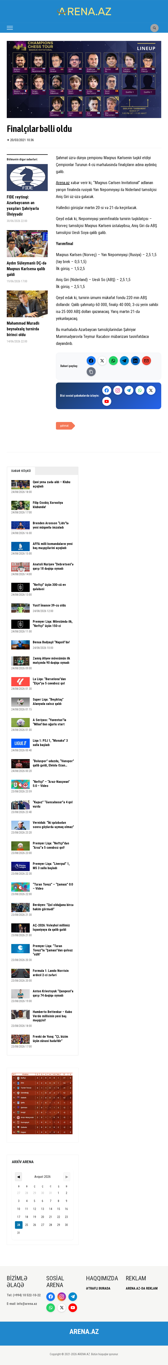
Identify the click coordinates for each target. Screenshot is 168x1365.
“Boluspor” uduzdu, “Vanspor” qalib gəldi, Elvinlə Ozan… (53, 763)
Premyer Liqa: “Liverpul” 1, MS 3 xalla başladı (51, 866)
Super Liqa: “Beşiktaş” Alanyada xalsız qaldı (48, 702)
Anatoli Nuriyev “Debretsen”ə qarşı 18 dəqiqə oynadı (53, 566)
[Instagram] (117, 390)
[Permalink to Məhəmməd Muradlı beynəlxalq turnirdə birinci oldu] (27, 305)
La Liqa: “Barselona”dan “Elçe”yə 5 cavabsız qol (49, 681)
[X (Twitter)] (102, 360)
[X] (151, 390)
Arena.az (63, 182)
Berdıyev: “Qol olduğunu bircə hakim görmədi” (53, 907)
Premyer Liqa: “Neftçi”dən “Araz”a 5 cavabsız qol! (51, 845)
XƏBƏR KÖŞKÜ (21, 471)
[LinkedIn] (135, 360)
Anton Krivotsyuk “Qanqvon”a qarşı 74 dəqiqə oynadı (53, 993)
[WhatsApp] (113, 360)
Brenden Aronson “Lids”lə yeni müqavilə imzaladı (51, 525)
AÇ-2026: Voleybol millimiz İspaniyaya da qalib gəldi (51, 927)
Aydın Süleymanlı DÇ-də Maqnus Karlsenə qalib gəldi (26, 269)
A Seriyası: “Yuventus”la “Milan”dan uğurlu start (49, 722)
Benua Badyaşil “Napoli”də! (51, 642)
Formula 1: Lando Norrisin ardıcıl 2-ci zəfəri (51, 973)
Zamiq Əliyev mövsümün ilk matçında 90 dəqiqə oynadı (51, 660)
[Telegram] (124, 360)
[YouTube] (106, 401)
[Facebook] (91, 360)
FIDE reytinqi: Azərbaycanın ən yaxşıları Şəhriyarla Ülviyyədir (23, 206)
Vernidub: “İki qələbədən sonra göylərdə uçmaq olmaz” (53, 825)
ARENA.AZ (84, 1331)
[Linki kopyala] (91, 371)
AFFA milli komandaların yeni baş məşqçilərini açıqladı (53, 546)
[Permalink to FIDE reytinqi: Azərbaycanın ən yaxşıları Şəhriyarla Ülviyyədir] (27, 179)
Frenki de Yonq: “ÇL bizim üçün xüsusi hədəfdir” (50, 1039)
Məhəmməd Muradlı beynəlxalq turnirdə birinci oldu (23, 329)
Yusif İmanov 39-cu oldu (49, 605)
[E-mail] (146, 360)
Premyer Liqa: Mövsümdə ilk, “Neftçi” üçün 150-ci (53, 624)
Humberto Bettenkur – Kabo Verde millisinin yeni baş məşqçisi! (52, 1016)
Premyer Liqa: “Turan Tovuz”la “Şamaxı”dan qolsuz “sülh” (53, 950)
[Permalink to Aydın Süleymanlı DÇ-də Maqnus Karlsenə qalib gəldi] (27, 245)
